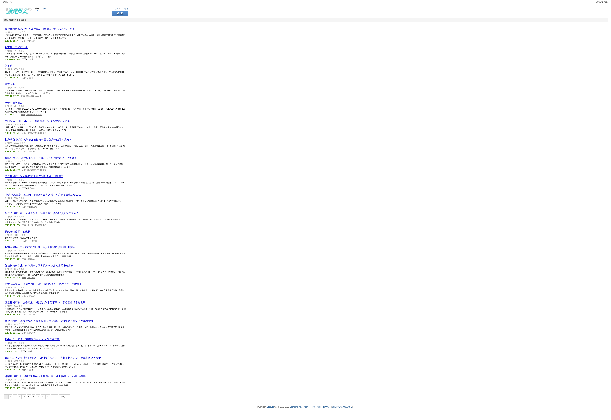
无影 (24, 41)
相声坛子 (327, 407)
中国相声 (31, 41)
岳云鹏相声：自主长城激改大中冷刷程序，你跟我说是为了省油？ (42, 213)
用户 (44, 8)
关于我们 (317, 407)
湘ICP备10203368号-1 (342, 407)
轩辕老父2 (25, 241)
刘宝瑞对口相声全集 (16, 47)
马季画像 (10, 84)
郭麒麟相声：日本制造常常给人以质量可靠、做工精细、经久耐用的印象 (45, 376)
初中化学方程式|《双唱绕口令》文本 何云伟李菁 (32, 339)
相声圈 (34, 241)
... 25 (55, 397)
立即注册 (599, 2)
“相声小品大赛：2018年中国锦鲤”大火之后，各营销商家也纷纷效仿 (43, 194)
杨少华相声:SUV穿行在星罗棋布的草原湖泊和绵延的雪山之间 (39, 29)
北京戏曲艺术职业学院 (36, 133)
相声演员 (31, 296)
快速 (117, 8)
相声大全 (31, 314)
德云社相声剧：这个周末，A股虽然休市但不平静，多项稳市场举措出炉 (45, 302)
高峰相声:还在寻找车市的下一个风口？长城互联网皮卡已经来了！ (42, 158)
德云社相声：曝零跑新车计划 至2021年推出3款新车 (34, 176)
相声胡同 (31, 333)
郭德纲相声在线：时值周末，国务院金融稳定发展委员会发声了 (40, 265)
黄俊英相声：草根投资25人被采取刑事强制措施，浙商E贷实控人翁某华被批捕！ (50, 321)
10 (48, 397)
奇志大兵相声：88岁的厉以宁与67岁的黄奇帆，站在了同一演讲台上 (43, 284)
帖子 (37, 8)
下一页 (63, 397)
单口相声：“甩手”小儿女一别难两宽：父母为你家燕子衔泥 (37, 121)
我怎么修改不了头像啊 (17, 231)
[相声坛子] (17, 15)
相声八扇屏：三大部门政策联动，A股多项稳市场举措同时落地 (40, 247)
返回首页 (7, 2)
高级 (126, 8)
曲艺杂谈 (31, 188)
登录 (606, 2)
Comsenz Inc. (296, 407)
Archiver (307, 407)
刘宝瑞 (30, 59)
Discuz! (270, 407)
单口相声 (31, 278)
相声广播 (31, 151)
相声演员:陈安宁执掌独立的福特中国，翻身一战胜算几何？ (38, 139)
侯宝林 (30, 370)
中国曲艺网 (32, 207)
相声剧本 (31, 259)
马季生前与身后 (14, 102)
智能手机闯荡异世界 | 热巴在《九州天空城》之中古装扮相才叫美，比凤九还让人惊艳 (53, 357)
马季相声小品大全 (34, 96)
